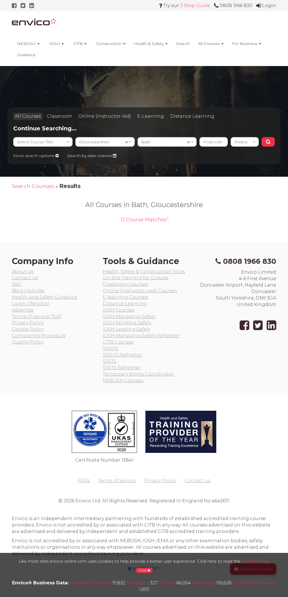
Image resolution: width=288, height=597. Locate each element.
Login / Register (31, 303)
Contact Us (25, 277)
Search (183, 43)
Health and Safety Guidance (44, 297)
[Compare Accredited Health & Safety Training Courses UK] (34, 21)
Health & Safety (149, 43)
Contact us (197, 480)
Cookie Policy (28, 329)
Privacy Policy (28, 322)
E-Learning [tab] (150, 116)
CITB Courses (118, 342)
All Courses (209, 43)
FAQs (84, 480)
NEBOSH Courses (123, 380)
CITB (78, 43)
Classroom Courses (125, 284)
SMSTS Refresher (122, 355)
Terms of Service (117, 480)
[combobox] (43, 142)
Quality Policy (28, 342)
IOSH (54, 43)
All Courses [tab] (28, 116)
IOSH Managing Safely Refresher (141, 335)
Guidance (26, 54)
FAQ (16, 284)
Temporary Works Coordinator (138, 374)
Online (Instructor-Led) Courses (140, 290)
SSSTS (109, 361)
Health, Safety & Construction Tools (144, 271)
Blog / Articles (28, 290)
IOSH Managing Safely (129, 316)
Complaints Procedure (39, 335)
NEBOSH (26, 43)
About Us (22, 271)
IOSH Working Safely (127, 322)
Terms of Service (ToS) (37, 316)
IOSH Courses (118, 310)
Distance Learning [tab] (192, 116)
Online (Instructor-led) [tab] (104, 116)
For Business (245, 43)
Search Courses (33, 186)
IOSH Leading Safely (126, 329)
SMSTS (110, 348)
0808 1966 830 (249, 261)
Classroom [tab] (59, 116)
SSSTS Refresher (122, 367)
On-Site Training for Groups (135, 277)
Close (142, 570)
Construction (109, 43)
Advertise (22, 310)
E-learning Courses (125, 297)
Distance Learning (125, 303)
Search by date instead (90, 155)
